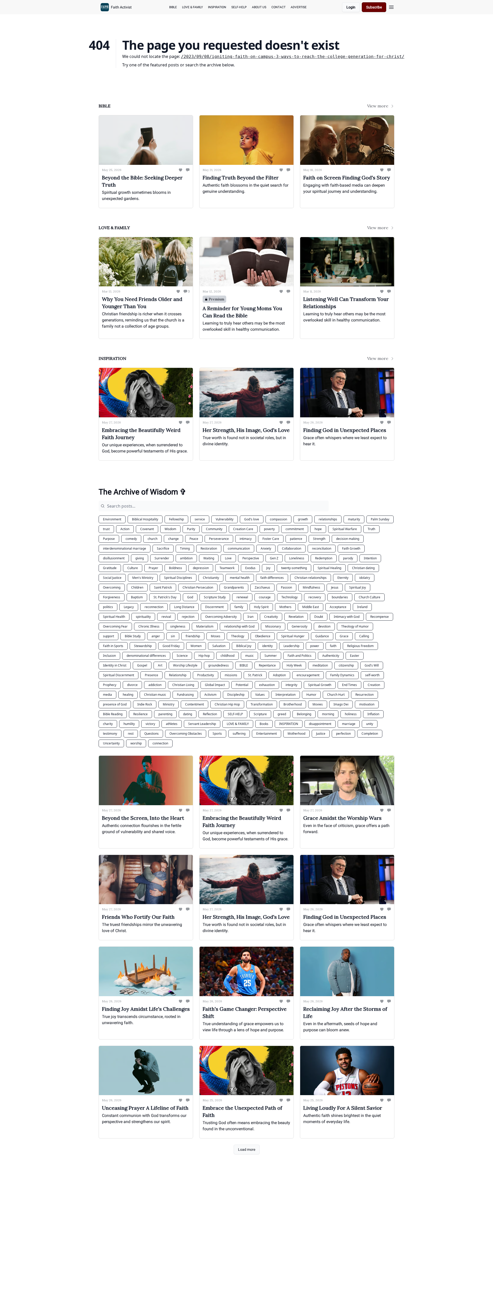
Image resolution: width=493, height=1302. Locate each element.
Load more (246, 1149)
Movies (317, 704)
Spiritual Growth (319, 685)
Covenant (147, 529)
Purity (191, 529)
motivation (366, 704)
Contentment (194, 704)
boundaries (340, 597)
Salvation (218, 646)
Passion (286, 587)
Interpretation (286, 694)
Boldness (175, 568)
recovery (314, 597)
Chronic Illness (148, 626)
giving (139, 558)
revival (166, 616)
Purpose (109, 539)
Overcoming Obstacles (185, 733)
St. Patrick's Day (165, 597)
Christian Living (183, 685)
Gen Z (274, 558)
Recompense (379, 616)
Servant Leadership (202, 724)
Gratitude (110, 568)
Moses (215, 636)
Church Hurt (336, 694)
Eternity (342, 578)
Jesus (334, 587)
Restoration (209, 548)
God (190, 597)
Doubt (318, 616)
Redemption (323, 558)
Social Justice (112, 578)
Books (264, 724)
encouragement (308, 675)
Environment (112, 519)
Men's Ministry (142, 578)
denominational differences (146, 655)
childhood (227, 655)
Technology (289, 597)
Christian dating (363, 568)
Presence (151, 675)
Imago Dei (341, 704)
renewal (242, 597)
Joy (268, 568)
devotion (324, 626)
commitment (295, 529)
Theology (237, 636)
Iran (250, 616)
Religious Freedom (360, 646)
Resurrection (364, 694)
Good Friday (171, 646)
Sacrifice (163, 548)
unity (369, 724)
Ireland (362, 607)
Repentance (267, 665)
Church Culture (369, 597)
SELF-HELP (235, 714)
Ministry (168, 704)
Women (196, 646)
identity (267, 646)
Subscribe (374, 7)
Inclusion (109, 655)
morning (328, 714)
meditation (320, 665)
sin (173, 636)
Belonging (304, 714)
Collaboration (291, 548)
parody (348, 558)
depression (201, 568)
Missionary (273, 626)
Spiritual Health (114, 616)
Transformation (262, 704)
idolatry (364, 578)
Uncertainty (111, 743)
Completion (370, 733)
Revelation (296, 616)
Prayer (153, 568)
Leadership (291, 646)
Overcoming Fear (115, 626)
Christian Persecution (198, 587)
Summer (270, 655)
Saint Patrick (163, 587)
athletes (171, 724)
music (249, 655)
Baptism (137, 597)
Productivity (205, 675)
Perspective (250, 558)
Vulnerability (224, 519)
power (314, 646)
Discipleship (235, 694)
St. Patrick (255, 675)
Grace (344, 636)
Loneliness (296, 558)
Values (260, 694)
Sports (217, 733)
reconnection (154, 607)
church (152, 539)
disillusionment (114, 558)
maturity (354, 519)
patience (296, 539)
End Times (349, 685)
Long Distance (184, 607)
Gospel (142, 665)
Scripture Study (215, 597)
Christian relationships (311, 578)
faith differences (272, 578)
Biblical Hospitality (145, 519)
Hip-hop (204, 655)
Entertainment (266, 733)
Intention (370, 558)
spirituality (143, 616)
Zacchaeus (262, 587)
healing (128, 694)
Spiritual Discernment (118, 675)
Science (182, 655)
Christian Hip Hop (227, 704)
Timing (185, 548)
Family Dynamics (342, 675)
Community (214, 529)
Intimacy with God (346, 616)
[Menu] (391, 6)
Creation (374, 685)
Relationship (177, 675)
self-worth (372, 675)
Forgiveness (111, 597)
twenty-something (294, 568)
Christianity (211, 578)
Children (137, 587)
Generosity (299, 626)
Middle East (310, 607)
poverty (269, 529)
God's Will (372, 665)
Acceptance (338, 607)
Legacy (129, 607)
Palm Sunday (380, 519)
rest (131, 733)
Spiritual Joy (357, 587)
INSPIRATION (288, 724)
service (200, 519)
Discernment (214, 607)
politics (108, 607)
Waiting (208, 558)
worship (136, 743)
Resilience (140, 714)
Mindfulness (311, 587)
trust (106, 529)
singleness (177, 626)
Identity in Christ (114, 665)
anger (155, 636)
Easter (354, 655)
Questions (151, 733)
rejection (188, 616)
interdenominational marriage (124, 548)
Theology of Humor (355, 626)
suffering (239, 733)
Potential (242, 685)
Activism (210, 694)
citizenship (346, 665)
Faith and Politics (299, 655)
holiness (351, 714)
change (173, 539)
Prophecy (109, 685)
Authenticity (330, 655)
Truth (371, 529)
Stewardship (143, 646)
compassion (278, 519)
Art (160, 665)
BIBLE (244, 665)
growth (303, 519)
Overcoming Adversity (221, 616)
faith (333, 646)
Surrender (162, 558)
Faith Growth (351, 548)
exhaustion (267, 685)
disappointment (320, 724)
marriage (348, 724)
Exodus (250, 568)
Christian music (155, 694)
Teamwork (227, 568)
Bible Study (133, 636)
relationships (328, 519)
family (238, 607)
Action (124, 529)
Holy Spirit (261, 607)
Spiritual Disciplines (178, 578)
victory (150, 724)
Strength (319, 539)
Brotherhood (292, 704)
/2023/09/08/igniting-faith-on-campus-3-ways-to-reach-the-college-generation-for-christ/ (292, 56)
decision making (347, 539)
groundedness (218, 665)
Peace (193, 539)
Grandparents (234, 587)
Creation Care (243, 529)
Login (350, 7)
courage (265, 597)
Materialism (204, 626)
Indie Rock (144, 704)
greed (282, 714)
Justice (320, 733)
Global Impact (215, 685)
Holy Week (294, 665)
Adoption (279, 675)
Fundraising (185, 694)
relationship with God (239, 626)
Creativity (271, 616)
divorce (132, 685)
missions (231, 675)
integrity (291, 685)
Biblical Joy (243, 646)
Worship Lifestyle (185, 665)
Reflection (210, 714)
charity (108, 724)
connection (160, 743)
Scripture (260, 714)
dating (187, 714)
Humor (311, 694)
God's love (251, 519)
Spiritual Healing (329, 568)
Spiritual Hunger (293, 636)
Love (228, 558)
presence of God (115, 704)
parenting (165, 714)
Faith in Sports (113, 646)
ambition (186, 558)
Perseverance (219, 539)
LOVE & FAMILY (238, 724)
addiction (155, 685)
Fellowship (176, 519)
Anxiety (266, 548)
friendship (193, 636)
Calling (364, 636)
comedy (131, 539)
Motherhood (296, 733)
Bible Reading (112, 714)
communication (239, 548)
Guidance (322, 636)
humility (129, 724)
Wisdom (170, 529)
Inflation (373, 714)
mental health (240, 578)
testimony (110, 733)
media (107, 694)
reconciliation (321, 548)
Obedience (262, 636)
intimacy (246, 539)
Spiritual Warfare (345, 529)
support (108, 636)
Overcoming (111, 587)
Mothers (285, 607)
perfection (343, 733)
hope (318, 529)
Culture (132, 568)
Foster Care (270, 539)
